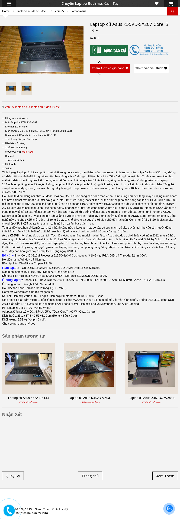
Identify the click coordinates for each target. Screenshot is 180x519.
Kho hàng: (11, 126)
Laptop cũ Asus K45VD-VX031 (90, 398)
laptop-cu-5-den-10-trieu (32, 11)
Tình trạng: (11, 139)
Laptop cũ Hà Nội (144, 500)
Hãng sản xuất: (13, 118)
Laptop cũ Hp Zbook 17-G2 (121, 504)
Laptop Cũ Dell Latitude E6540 (28, 504)
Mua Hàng (28, 151)
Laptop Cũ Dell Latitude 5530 (35, 506)
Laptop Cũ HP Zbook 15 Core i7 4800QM (76, 504)
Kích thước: (11, 130)
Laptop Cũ (120, 500)
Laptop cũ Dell (57, 500)
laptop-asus (79, 11)
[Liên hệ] (9, 513)
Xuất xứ (9, 147)
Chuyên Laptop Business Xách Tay (90, 3)
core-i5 (59, 11)
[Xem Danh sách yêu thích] (157, 3)
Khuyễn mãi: (12, 135)
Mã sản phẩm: (13, 122)
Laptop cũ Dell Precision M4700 (154, 502)
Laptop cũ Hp (32, 500)
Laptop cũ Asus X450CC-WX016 (152, 398)
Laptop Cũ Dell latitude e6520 (77, 506)
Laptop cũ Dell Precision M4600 (109, 502)
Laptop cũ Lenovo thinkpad (90, 500)
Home (6, 11)
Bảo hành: (11, 143)
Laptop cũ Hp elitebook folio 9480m (61, 502)
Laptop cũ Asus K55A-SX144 (28, 398)
